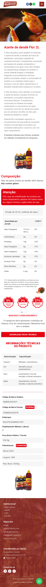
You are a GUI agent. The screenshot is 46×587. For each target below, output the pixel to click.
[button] (3, 302)
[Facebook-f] (5, 571)
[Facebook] (27, 4)
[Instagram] (30, 4)
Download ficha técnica (23, 334)
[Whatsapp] (33, 4)
